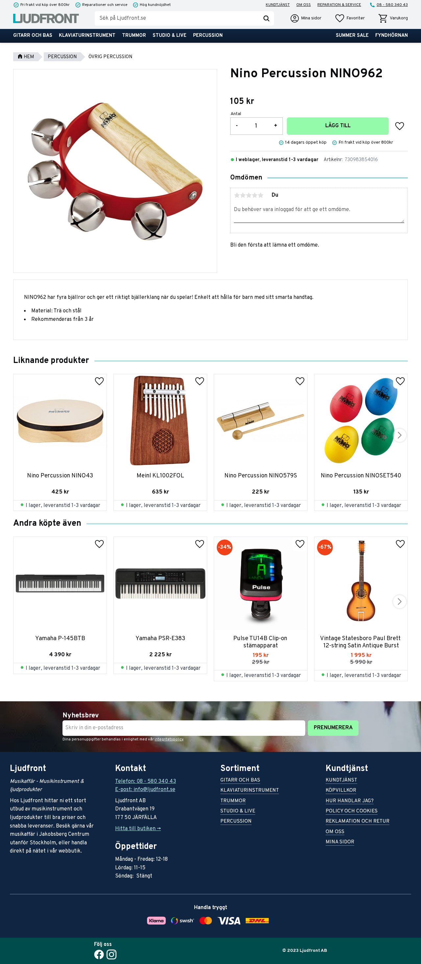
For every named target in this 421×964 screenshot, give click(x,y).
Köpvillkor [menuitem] (341, 791)
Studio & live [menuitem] (169, 36)
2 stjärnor (243, 195)
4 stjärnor (255, 195)
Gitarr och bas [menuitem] (32, 36)
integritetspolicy (169, 739)
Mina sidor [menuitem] (340, 842)
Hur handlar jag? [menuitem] (350, 801)
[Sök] (266, 18)
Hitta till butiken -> (138, 829)
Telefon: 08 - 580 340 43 (145, 781)
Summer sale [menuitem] (352, 36)
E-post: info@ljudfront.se (145, 789)
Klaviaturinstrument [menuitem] (87, 36)
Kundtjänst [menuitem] (278, 5)
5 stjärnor (260, 195)
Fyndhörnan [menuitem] (391, 36)
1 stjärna (237, 195)
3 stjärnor (249, 195)
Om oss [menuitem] (303, 5)
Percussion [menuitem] (208, 36)
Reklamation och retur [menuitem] (357, 822)
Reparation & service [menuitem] (339, 5)
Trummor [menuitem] (134, 36)
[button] (349, 18)
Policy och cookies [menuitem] (352, 811)
